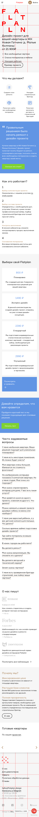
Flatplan (19, 2)
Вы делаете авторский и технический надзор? (13, 561)
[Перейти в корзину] (30, 2)
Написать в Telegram (11, 790)
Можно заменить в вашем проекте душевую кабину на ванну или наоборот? (18, 511)
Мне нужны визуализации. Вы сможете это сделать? (16, 554)
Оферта (5, 775)
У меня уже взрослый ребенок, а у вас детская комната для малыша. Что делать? (18, 521)
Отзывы (5, 781)
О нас (7, 716)
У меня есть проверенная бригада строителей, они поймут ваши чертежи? (18, 575)
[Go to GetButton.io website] (34, 815)
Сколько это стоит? (13, 167)
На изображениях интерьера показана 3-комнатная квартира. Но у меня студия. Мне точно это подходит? (19, 479)
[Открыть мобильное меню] (2, 2)
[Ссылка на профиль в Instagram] (22, 805)
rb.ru (6, 613)
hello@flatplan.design (12, 788)
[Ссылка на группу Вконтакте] (3, 805)
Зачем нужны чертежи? (13, 568)
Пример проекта (12, 65)
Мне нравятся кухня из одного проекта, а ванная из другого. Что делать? (18, 500)
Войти (35, 2)
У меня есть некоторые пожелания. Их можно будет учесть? (18, 458)
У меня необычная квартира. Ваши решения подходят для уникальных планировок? (18, 450)
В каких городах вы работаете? (17, 543)
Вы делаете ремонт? (11, 548)
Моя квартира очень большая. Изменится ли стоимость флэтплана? (16, 467)
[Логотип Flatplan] (5, 759)
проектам (16, 735)
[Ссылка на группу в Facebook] (12, 805)
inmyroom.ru (9, 655)
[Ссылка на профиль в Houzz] (33, 805)
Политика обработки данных (15, 778)
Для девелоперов (10, 772)
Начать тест (10, 426)
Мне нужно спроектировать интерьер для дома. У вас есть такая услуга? (19, 490)
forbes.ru (8, 637)
